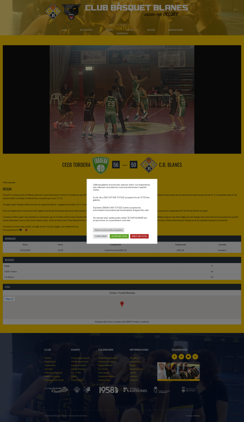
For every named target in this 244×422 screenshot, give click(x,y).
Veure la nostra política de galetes (109, 230)
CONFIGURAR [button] (101, 236)
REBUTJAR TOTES (139, 236)
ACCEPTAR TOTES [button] (119, 236)
